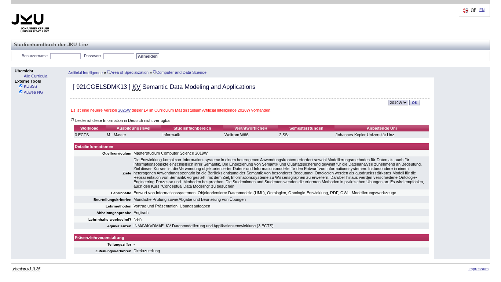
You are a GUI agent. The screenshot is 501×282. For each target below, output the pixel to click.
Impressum (478, 269)
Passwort (92, 56)
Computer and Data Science (179, 72)
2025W (124, 110)
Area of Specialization (128, 72)
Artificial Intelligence (85, 72)
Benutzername (35, 56)
